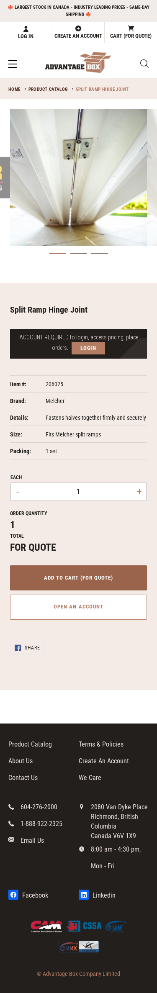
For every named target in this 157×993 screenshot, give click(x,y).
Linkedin (103, 895)
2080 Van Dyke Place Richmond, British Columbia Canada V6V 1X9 (119, 821)
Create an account (78, 36)
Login (88, 348)
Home (14, 89)
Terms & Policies (101, 744)
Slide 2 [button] (78, 257)
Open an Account (78, 606)
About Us (20, 761)
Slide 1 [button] (57, 257)
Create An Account (104, 761)
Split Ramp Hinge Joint (102, 89)
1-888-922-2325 (41, 824)
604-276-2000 (39, 807)
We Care (90, 778)
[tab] (57, 253)
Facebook (34, 895)
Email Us (32, 840)
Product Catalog (48, 89)
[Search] (144, 63)
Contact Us (23, 778)
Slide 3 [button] (99, 257)
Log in (25, 36)
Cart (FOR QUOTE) (131, 36)
